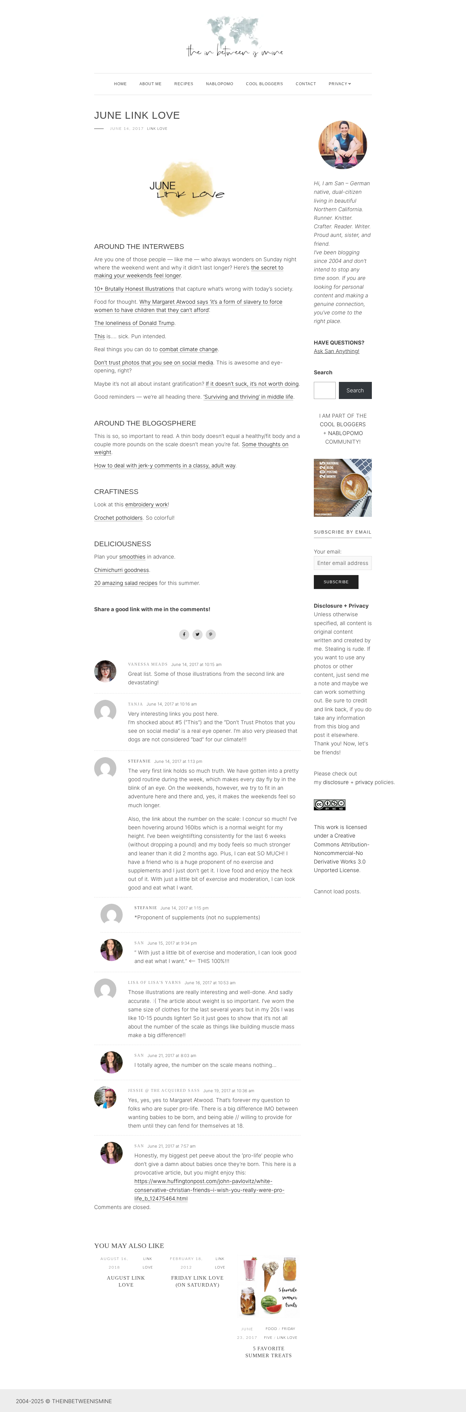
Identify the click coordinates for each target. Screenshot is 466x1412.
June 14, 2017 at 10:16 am (171, 703)
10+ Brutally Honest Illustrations (134, 289)
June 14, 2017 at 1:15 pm (184, 907)
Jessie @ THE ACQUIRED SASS (164, 1090)
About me (150, 84)
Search (323, 372)
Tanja (135, 704)
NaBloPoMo (219, 84)
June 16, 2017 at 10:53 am (210, 982)
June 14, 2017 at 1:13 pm (178, 761)
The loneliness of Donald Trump (134, 323)
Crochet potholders (118, 518)
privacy (365, 782)
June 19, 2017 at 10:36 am (228, 1090)
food (271, 1329)
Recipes (183, 84)
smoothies (132, 557)
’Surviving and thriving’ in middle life (248, 397)
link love (157, 128)
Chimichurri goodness (121, 570)
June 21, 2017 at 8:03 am (171, 1055)
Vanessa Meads (148, 664)
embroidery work (146, 504)
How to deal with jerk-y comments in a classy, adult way (164, 465)
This (99, 336)
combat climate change (188, 349)
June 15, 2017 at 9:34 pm (172, 943)
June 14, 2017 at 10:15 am (196, 664)
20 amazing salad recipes (126, 583)
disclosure (336, 782)
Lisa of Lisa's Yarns (154, 982)
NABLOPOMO (345, 433)
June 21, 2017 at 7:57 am (171, 1146)
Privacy (338, 84)
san (139, 943)
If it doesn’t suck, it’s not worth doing (252, 384)
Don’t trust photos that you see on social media (153, 362)
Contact (306, 84)
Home (120, 84)
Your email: (328, 551)
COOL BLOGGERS (264, 84)
